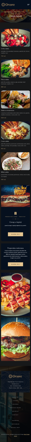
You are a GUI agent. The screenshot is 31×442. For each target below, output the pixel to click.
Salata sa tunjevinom (7, 110)
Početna (15, 397)
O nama (15, 400)
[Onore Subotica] (15, 376)
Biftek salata (5, 172)
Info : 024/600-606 (15, 386)
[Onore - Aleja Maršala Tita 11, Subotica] (8, 4)
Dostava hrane (15, 407)
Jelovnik (15, 404)
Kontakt (15, 414)
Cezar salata (5, 141)
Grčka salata (5, 48)
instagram (15, 424)
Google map (15, 427)
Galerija (15, 411)
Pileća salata (5, 79)
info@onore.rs (15, 384)
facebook (15, 420)
